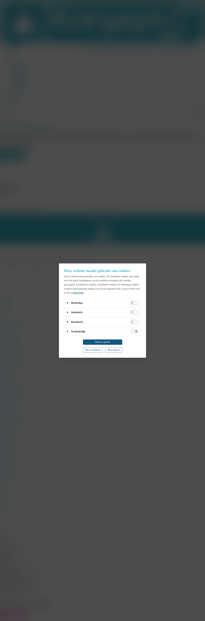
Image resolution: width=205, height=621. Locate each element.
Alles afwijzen (113, 350)
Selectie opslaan (102, 342)
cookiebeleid (77, 292)
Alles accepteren (93, 350)
